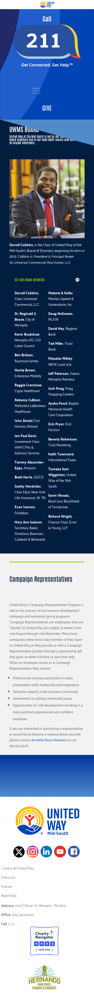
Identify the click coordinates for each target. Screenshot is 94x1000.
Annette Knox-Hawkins (49, 739)
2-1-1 (11, 923)
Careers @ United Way (17, 868)
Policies (6, 886)
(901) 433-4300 (23, 914)
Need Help (8, 895)
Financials (8, 877)
